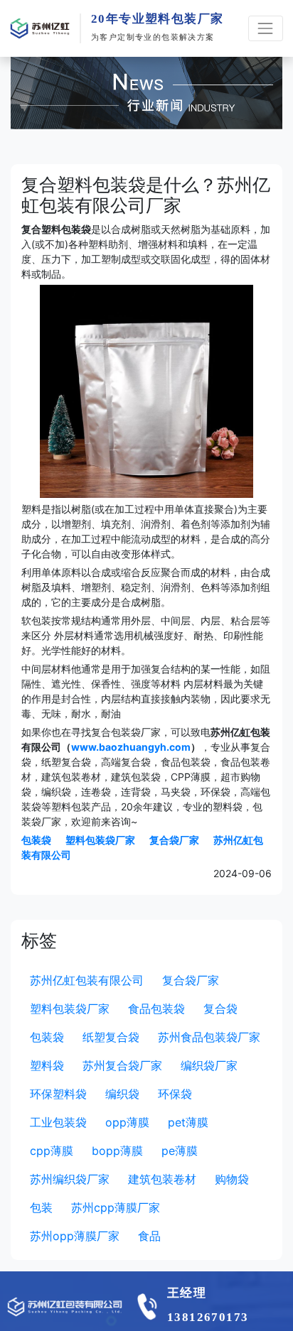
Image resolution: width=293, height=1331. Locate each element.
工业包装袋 (58, 1122)
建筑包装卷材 (162, 1179)
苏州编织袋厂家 (70, 1179)
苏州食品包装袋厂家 (209, 1037)
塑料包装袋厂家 (100, 840)
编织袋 (122, 1094)
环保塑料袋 (58, 1094)
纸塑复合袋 (110, 1037)
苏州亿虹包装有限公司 (87, 980)
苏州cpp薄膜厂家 (115, 1207)
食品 (149, 1236)
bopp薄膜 (117, 1150)
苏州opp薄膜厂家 (74, 1236)
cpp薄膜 (51, 1150)
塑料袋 (47, 1065)
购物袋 (232, 1179)
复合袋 (220, 1008)
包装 (41, 1207)
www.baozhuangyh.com (131, 747)
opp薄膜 (127, 1122)
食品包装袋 (156, 1008)
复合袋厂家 (174, 840)
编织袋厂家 (209, 1065)
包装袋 (36, 840)
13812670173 (207, 1317)
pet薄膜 (188, 1122)
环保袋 (175, 1094)
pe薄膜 (179, 1150)
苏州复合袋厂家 (122, 1065)
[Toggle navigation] (265, 28)
